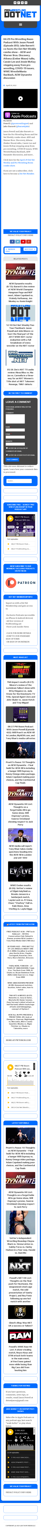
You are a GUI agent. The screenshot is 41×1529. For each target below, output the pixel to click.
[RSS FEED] (22, 2)
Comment (10, 413)
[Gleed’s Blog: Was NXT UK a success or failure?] (20, 1317)
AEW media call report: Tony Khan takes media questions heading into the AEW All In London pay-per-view (20, 852)
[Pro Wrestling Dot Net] (20, 13)
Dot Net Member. (27, 174)
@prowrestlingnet (19, 123)
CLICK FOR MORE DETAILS (19, 633)
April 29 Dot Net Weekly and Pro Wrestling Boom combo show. (19, 163)
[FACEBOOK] (18, 2)
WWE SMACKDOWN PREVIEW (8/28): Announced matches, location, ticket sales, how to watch (20, 986)
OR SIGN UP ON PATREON (18, 642)
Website (9, 441)
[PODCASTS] (26, 2)
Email (8, 434)
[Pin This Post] (23, 241)
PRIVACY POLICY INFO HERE (20, 235)
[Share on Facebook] (12, 241)
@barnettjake (23, 126)
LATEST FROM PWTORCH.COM (21, 924)
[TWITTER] (15, 2)
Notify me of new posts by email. (21, 455)
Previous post (10, 250)
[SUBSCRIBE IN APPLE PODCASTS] (20, 118)
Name (8, 427)
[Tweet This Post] (18, 241)
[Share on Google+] (28, 241)
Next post (29, 249)
